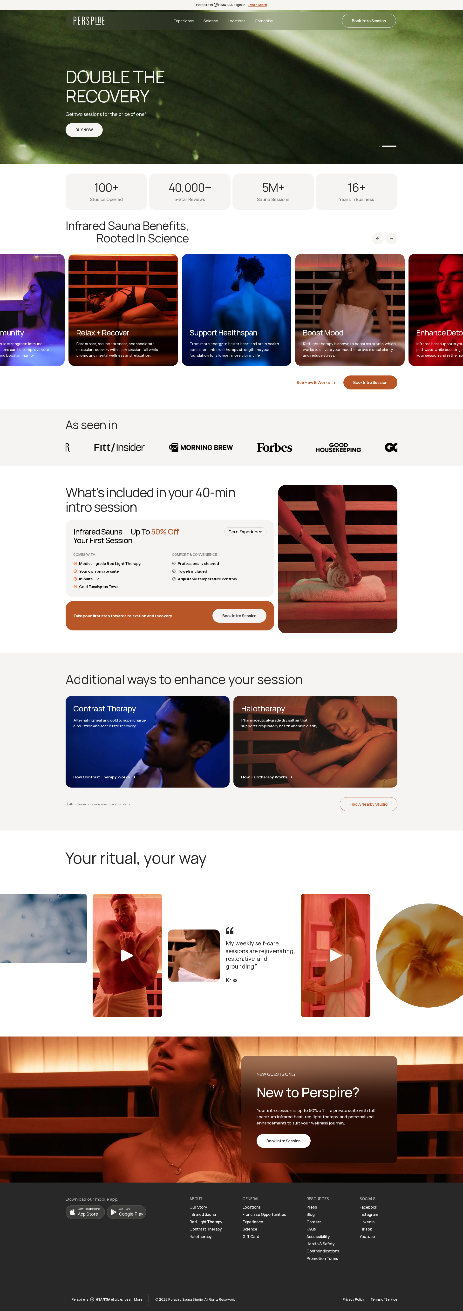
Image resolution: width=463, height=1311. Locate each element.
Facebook (368, 1207)
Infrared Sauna (203, 1214)
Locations (236, 20)
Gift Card (251, 1236)
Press (311, 1207)
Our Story (198, 1207)
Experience (183, 20)
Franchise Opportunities (264, 1214)
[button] (386, 146)
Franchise (264, 20)
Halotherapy (201, 1236)
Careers (313, 1221)
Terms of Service (383, 1299)
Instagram (369, 1214)
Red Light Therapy (206, 1221)
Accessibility (318, 1236)
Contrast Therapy (206, 1229)
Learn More (257, 4)
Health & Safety (320, 1243)
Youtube (367, 1236)
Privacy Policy (353, 1299)
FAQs (311, 1229)
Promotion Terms (322, 1258)
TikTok (366, 1229)
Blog (310, 1214)
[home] (89, 20)
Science (211, 20)
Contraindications (322, 1251)
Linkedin (367, 1221)
